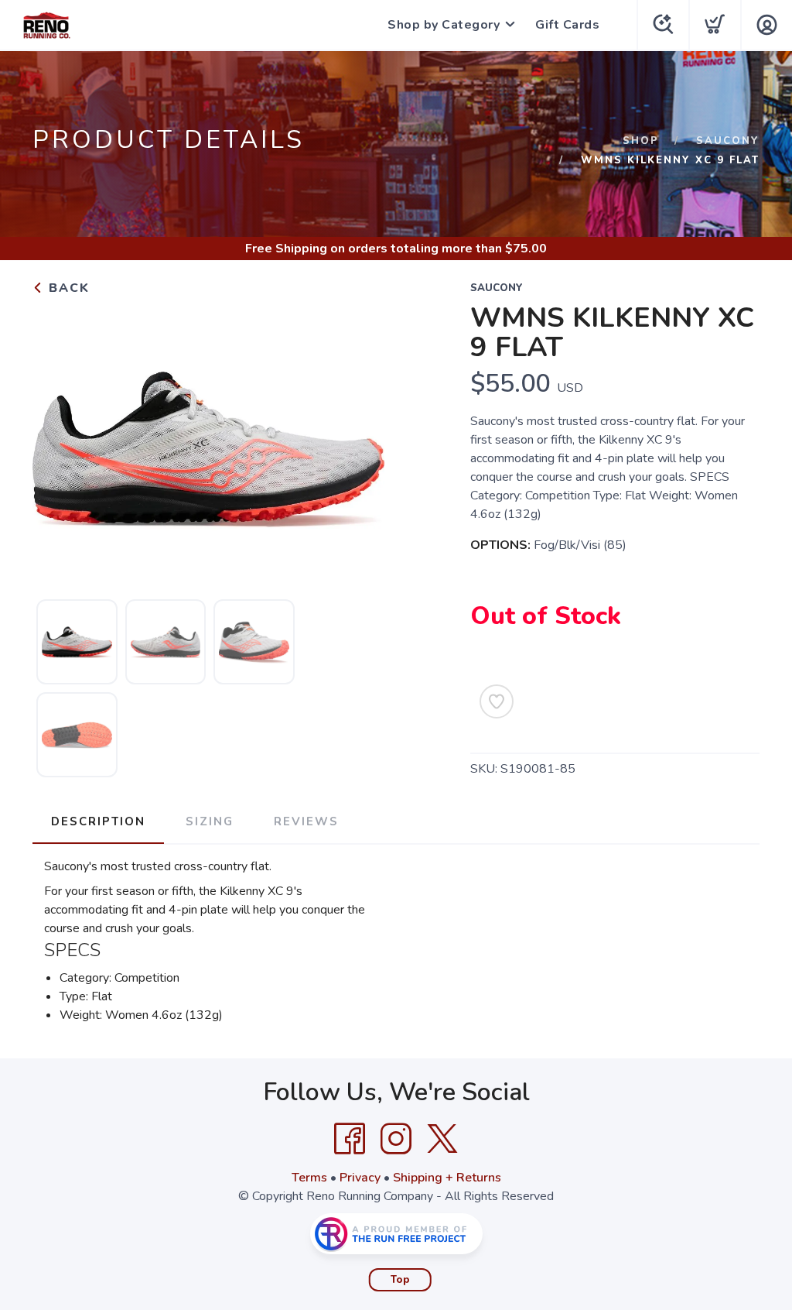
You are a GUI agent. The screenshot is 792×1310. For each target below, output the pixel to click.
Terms (309, 1177)
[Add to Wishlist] (497, 701)
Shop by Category (443, 24)
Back (67, 288)
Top (400, 1280)
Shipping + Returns (447, 1177)
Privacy (360, 1177)
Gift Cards (567, 24)
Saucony (728, 141)
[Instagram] (396, 1139)
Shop (641, 141)
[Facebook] (349, 1139)
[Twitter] (442, 1139)
